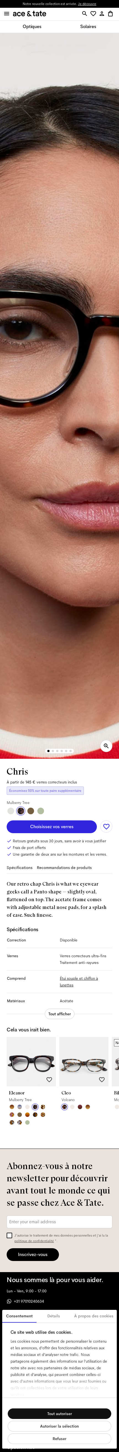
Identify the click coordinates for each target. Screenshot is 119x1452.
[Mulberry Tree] (21, 811)
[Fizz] (27, 1107)
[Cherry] (80, 1107)
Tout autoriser (59, 1413)
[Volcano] (64, 1107)
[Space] (43, 1107)
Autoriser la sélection (59, 1426)
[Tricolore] (20, 1107)
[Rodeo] (35, 1115)
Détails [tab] (53, 1315)
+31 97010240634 (29, 1301)
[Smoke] (11, 811)
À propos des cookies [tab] (93, 1315)
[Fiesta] (12, 1115)
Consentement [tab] (19, 1315)
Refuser (59, 1438)
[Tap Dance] (20, 1122)
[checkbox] (9, 1235)
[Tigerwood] (12, 1107)
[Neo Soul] (12, 1122)
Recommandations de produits (64, 867)
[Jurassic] (31, 811)
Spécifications (19, 867)
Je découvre (87, 4)
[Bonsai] (41, 811)
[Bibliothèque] (43, 1115)
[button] (94, 14)
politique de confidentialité (34, 1241)
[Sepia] (27, 1115)
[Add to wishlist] (106, 826)
